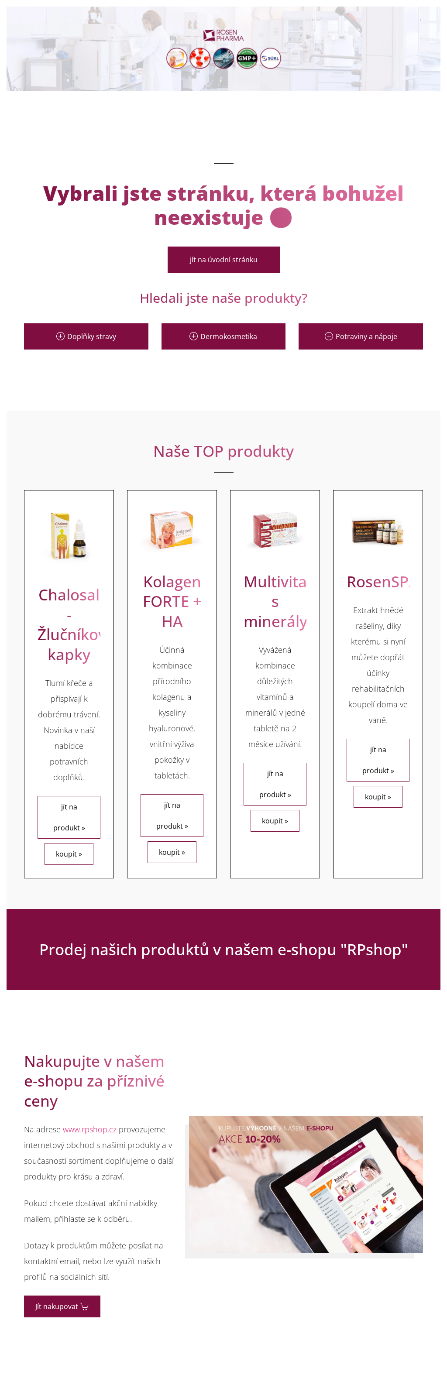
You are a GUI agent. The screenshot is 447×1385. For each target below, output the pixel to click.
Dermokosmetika (228, 336)
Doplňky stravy (91, 336)
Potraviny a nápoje (366, 336)
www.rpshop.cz (90, 1129)
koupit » (69, 854)
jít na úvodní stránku (224, 259)
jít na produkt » (69, 817)
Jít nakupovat (56, 1306)
